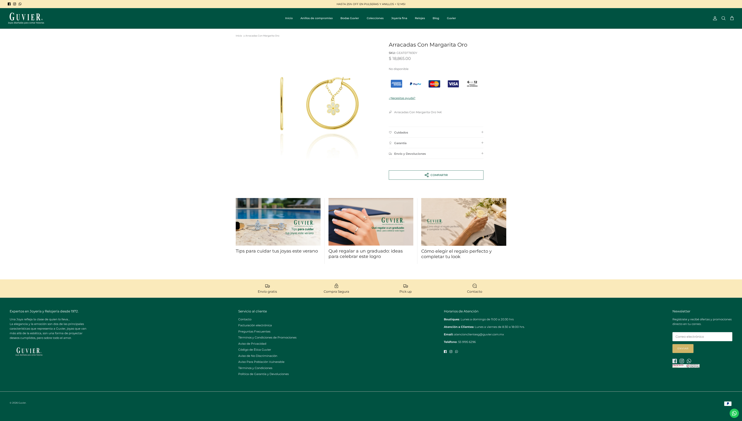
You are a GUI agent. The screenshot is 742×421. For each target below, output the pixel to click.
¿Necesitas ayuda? (402, 98)
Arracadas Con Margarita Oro (262, 35)
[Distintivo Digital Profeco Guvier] (685, 366)
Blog (436, 18)
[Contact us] (734, 413)
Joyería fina (399, 18)
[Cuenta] (714, 18)
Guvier (451, 18)
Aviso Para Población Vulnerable (261, 362)
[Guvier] (26, 18)
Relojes (420, 18)
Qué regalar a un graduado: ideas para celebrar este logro (365, 253)
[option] (319, 102)
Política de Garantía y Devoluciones (263, 374)
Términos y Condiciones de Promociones (267, 337)
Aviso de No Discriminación (257, 356)
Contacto (244, 319)
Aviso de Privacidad (252, 343)
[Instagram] (14, 4)
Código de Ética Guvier (254, 349)
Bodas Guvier (349, 18)
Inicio (289, 18)
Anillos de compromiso (316, 18)
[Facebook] (9, 4)
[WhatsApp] (20, 4)
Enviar (682, 348)
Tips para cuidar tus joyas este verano (277, 251)
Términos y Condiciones (255, 368)
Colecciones (375, 18)
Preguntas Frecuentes (254, 331)
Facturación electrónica (255, 325)
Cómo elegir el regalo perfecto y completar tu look (456, 253)
